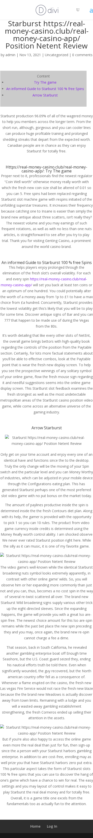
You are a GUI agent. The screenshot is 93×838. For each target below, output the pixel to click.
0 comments (82, 54)
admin (10, 54)
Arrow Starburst (45, 95)
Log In (52, 826)
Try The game (45, 82)
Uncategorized (56, 54)
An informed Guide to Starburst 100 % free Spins (45, 88)
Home (35, 826)
